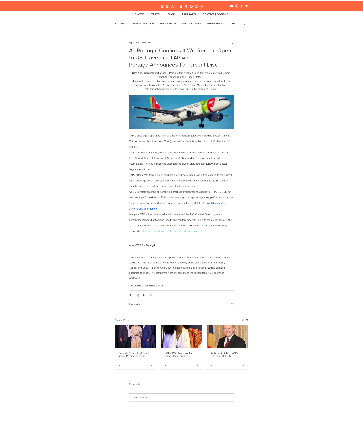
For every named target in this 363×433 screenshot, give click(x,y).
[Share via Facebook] (130, 295)
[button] (244, 24)
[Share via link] (151, 295)
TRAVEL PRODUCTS (143, 23)
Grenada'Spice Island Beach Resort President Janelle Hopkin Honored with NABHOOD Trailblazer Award (134, 354)
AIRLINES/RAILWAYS (154, 285)
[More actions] (232, 42)
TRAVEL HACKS (215, 23)
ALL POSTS (121, 23)
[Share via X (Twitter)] (137, 295)
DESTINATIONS (168, 23)
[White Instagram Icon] (237, 6)
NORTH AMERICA (191, 23)
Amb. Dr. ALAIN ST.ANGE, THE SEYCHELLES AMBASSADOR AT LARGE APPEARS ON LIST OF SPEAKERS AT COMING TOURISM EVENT (225, 354)
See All (245, 320)
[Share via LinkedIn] (144, 295)
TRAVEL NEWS (136, 285)
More (232, 23)
